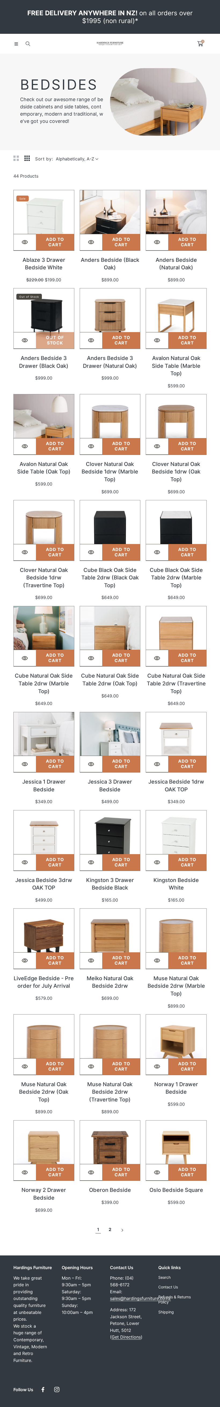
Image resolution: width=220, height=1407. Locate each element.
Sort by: (44, 158)
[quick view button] (25, 242)
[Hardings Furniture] (110, 43)
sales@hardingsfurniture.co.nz (140, 1298)
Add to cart (55, 242)
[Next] (122, 1230)
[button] (16, 44)
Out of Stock (55, 340)
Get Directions (126, 1337)
